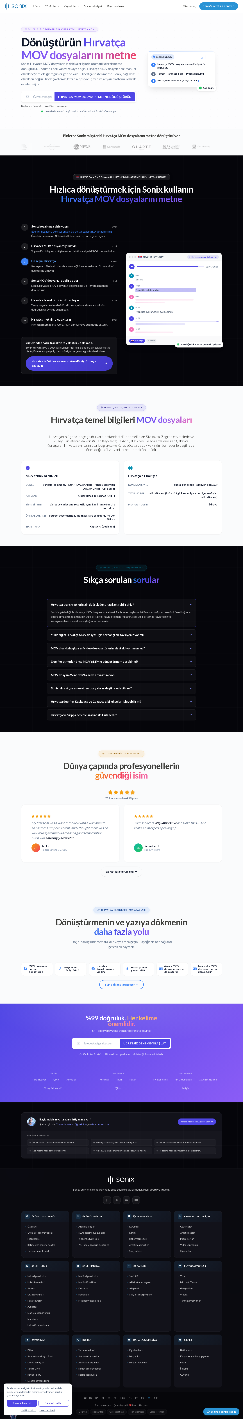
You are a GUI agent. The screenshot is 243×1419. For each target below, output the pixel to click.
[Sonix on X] (117, 1200)
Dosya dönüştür (93, 6)
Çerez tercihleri (157, 1412)
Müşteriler (134, 1356)
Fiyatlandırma (115, 6)
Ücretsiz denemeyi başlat (144, 1043)
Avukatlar (32, 1306)
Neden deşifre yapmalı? (90, 1368)
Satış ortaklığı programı (141, 1294)
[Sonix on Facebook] (107, 1200)
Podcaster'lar (187, 1238)
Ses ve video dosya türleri (40, 1356)
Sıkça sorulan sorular (88, 1356)
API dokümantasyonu (140, 1282)
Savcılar (31, 1288)
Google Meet (186, 1288)
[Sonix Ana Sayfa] (16, 6)
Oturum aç (189, 6)
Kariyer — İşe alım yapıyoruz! (195, 1356)
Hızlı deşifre (34, 1238)
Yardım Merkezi (65, 1124)
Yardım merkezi (86, 1350)
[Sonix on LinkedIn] (126, 1200)
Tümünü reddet (54, 1403)
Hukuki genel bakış (37, 1276)
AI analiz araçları (86, 1226)
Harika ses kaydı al (87, 1374)
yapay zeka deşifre (114, 1189)
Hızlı (146, 1189)
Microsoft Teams (188, 1282)
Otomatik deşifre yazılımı (40, 1232)
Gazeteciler (186, 1226)
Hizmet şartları (137, 1412)
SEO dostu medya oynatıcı (91, 1232)
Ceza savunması (36, 1294)
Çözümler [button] (50, 6)
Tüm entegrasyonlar (190, 1300)
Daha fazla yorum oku (120, 871)
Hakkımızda (186, 1350)
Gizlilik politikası (116, 1412)
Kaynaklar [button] (70, 6)
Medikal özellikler (87, 1282)
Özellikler (32, 1226)
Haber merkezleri (138, 1238)
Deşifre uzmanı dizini (38, 1380)
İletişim (184, 1368)
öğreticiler (81, 1124)
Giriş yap (82, 1412)
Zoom (183, 1276)
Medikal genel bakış (88, 1276)
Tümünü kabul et (21, 1403)
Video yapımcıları (189, 1244)
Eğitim (132, 1232)
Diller (30, 1350)
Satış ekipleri (135, 1251)
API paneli (134, 1288)
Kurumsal (134, 1226)
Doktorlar (83, 1288)
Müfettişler (33, 1319)
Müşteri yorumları (138, 1362)
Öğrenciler (185, 1251)
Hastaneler (84, 1294)
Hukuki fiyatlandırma (38, 1325)
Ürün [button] (35, 6)
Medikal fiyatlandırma (89, 1300)
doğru (153, 1189)
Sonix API (133, 1276)
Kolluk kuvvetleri (36, 1282)
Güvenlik (184, 1374)
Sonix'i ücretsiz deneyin (218, 6)
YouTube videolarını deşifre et (93, 1244)
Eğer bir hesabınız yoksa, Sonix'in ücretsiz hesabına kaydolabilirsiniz (71, 231)
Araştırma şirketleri (139, 1244)
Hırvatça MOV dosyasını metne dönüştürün (94, 96)
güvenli (165, 1189)
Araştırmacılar (187, 1232)
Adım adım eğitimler (88, 1362)
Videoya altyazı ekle (88, 1238)
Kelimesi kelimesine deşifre (41, 1244)
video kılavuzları (100, 1124)
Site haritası (98, 1412)
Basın (183, 1362)
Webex (183, 1294)
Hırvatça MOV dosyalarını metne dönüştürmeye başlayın (63, 363)
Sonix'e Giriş (34, 1368)
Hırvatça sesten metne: (96, 74)
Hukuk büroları (35, 1300)
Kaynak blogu (34, 1374)
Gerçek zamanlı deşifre (39, 1251)
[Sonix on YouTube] (136, 1200)
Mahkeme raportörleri (39, 1312)
